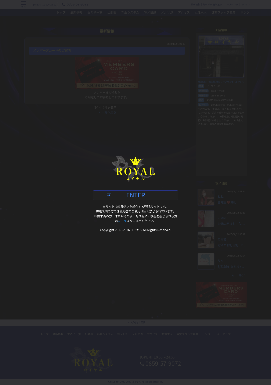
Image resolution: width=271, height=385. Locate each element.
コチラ (122, 220)
